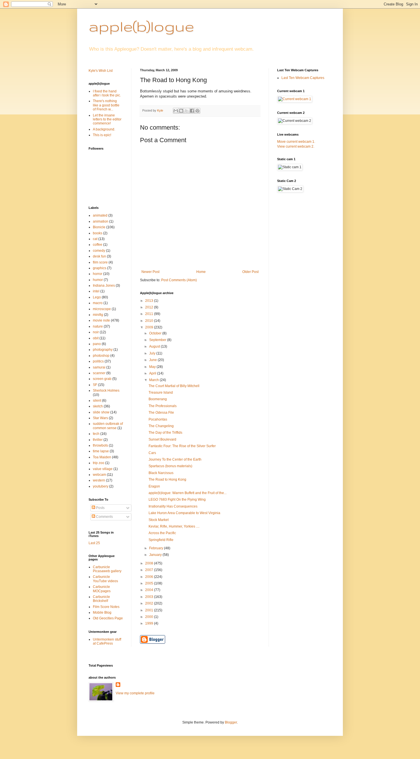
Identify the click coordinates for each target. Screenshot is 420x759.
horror (97, 274)
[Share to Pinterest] (197, 111)
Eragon (154, 486)
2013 (149, 301)
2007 (149, 570)
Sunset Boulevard (162, 439)
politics (98, 361)
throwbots (100, 445)
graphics (99, 268)
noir (96, 332)
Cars (152, 453)
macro (98, 303)
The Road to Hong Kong (167, 479)
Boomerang (158, 399)
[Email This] (176, 111)
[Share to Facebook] (192, 111)
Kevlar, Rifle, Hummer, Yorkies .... (174, 526)
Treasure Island (161, 393)
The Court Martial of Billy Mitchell (174, 386)
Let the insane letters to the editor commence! (107, 119)
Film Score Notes (106, 607)
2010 (149, 321)
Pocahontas (158, 419)
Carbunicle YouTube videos (105, 579)
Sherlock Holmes (106, 391)
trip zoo (98, 463)
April (153, 373)
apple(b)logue (141, 26)
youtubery (100, 486)
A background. (104, 129)
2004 (149, 590)
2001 (149, 610)
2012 (149, 307)
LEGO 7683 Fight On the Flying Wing (177, 500)
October (155, 333)
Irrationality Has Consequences (173, 506)
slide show (101, 412)
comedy (99, 251)
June (153, 360)
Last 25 (94, 543)
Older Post (250, 272)
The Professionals (163, 406)
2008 (149, 563)
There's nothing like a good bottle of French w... (106, 105)
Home (201, 272)
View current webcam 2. (295, 146)
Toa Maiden (102, 457)
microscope (102, 309)
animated (100, 215)
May (153, 367)
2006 (149, 577)
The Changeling (161, 426)
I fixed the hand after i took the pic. (107, 93)
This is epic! (102, 135)
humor (98, 280)
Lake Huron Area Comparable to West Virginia (184, 513)
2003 (149, 597)
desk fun (99, 256)
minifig (98, 315)
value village (103, 469)
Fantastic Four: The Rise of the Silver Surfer (182, 446)
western (99, 480)
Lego (97, 297)
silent (97, 401)
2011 (149, 314)
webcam (99, 475)
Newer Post (150, 272)
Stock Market (159, 520)
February (156, 548)
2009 (149, 327)
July (152, 353)
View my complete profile (135, 693)
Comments (104, 517)
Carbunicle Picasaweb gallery (107, 569)
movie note (101, 320)
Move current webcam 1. (296, 142)
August (155, 346)
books (97, 233)
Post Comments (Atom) (179, 280)
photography (103, 350)
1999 (149, 623)
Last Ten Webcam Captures (302, 78)
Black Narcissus (161, 473)
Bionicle (99, 227)
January (156, 555)
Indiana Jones (104, 286)
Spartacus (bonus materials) (170, 466)
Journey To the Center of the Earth (175, 459)
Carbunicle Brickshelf (101, 599)
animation (100, 221)
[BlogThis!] (181, 111)
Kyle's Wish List (101, 71)
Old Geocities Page (108, 618)
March (154, 380)
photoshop (101, 356)
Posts (100, 508)
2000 (149, 617)
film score (100, 262)
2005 (149, 583)
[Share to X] (186, 111)
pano (97, 344)
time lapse (101, 451)
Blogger (231, 722)
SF (95, 385)
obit (96, 338)
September (158, 340)
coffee (97, 245)
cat (95, 239)
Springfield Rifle (161, 540)
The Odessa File (161, 413)
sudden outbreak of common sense (108, 426)
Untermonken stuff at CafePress (107, 641)
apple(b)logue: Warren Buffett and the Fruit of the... (188, 493)
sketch (98, 406)
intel (96, 291)
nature (98, 326)
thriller (98, 440)
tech (96, 434)
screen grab (102, 379)
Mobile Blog (102, 613)
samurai (99, 367)
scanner (99, 373)
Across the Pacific (162, 533)
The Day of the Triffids (165, 433)
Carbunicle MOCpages (102, 589)
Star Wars (100, 418)
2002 (149, 603)
